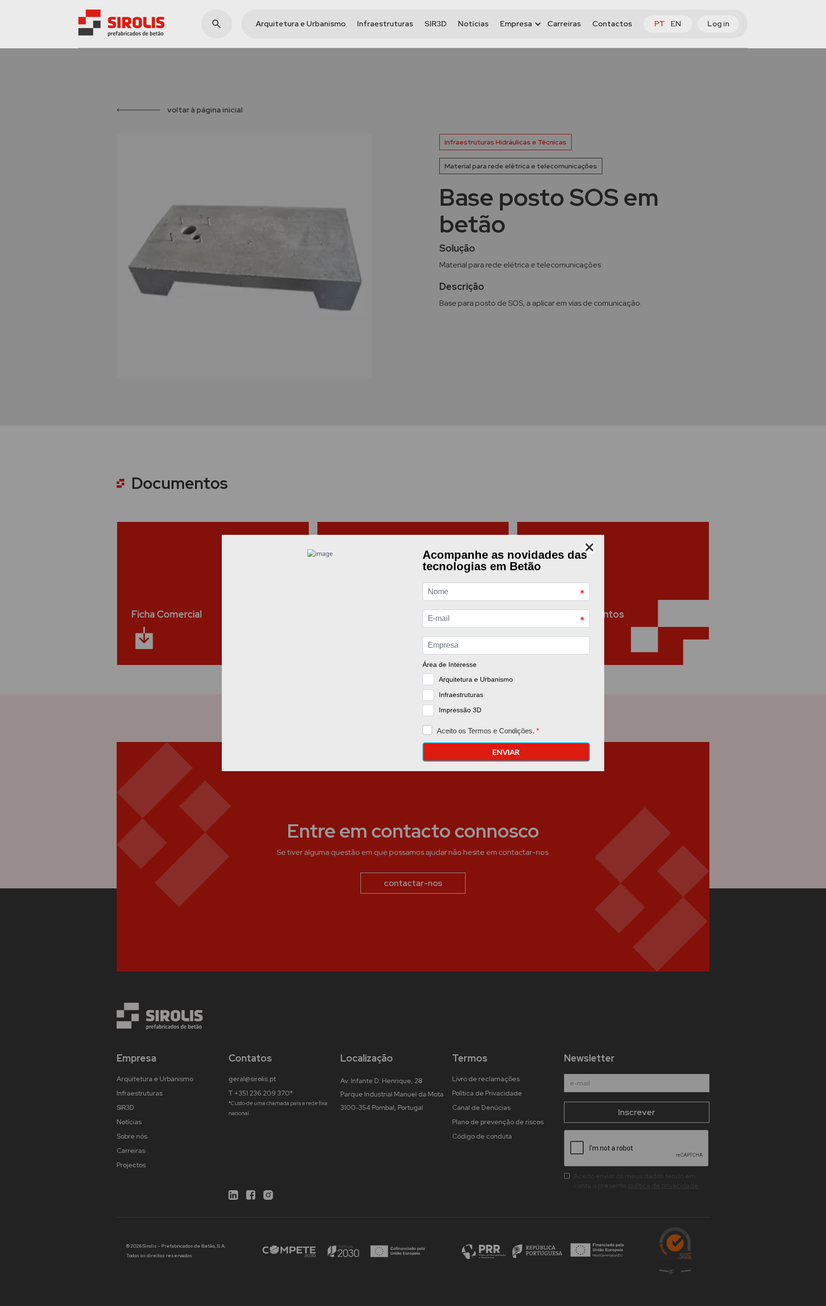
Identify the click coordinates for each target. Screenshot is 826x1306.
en (676, 24)
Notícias (473, 24)
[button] (518, 24)
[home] (121, 23)
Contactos (612, 24)
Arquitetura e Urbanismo (301, 24)
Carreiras (564, 24)
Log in (718, 24)
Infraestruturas (385, 24)
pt (659, 24)
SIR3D (435, 24)
